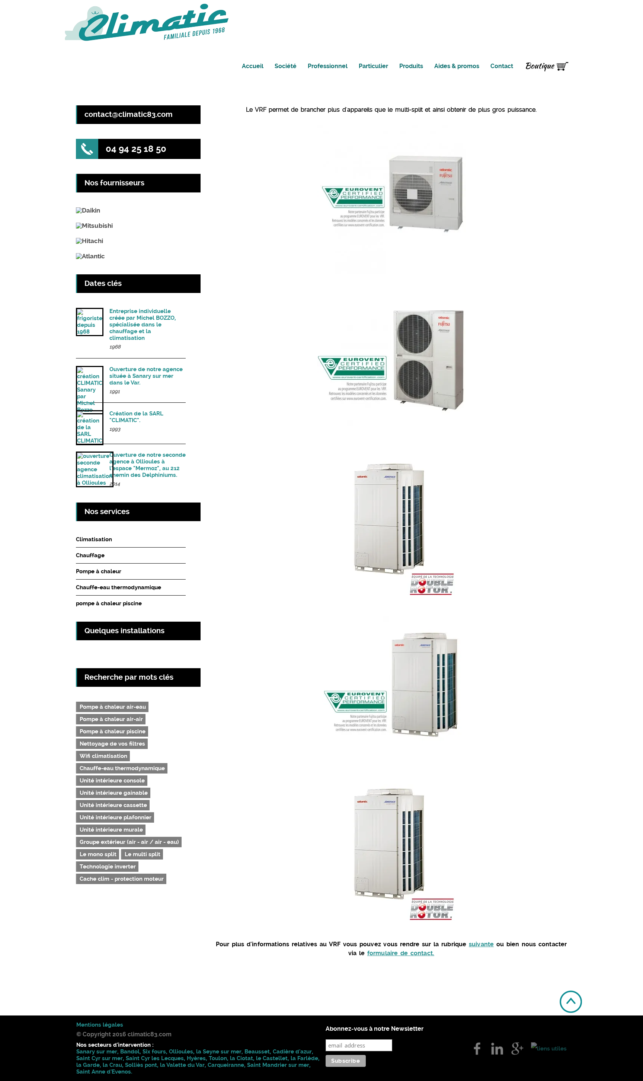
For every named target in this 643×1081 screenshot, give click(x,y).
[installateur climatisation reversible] (89, 241)
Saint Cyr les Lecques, (156, 1058)
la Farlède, (305, 1058)
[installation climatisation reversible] (88, 210)
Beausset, (258, 1051)
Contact (501, 66)
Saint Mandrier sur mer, (279, 1065)
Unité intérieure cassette (113, 805)
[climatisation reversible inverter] (94, 226)
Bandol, (130, 1051)
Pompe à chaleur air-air (111, 719)
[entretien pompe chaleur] (89, 442)
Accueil (252, 66)
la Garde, (89, 1065)
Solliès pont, (142, 1065)
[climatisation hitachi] (497, 1048)
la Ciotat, (243, 1058)
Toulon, (219, 1058)
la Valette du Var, (184, 1065)
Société (286, 66)
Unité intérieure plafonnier (115, 817)
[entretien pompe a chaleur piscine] (89, 332)
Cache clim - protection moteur (122, 879)
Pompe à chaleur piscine (112, 731)
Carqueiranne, (227, 1065)
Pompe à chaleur (98, 571)
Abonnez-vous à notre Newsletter (374, 1029)
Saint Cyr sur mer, (100, 1058)
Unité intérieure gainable (114, 793)
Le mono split (98, 854)
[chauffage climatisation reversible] (90, 256)
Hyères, (197, 1058)
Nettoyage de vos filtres (112, 743)
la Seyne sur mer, (220, 1051)
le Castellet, (273, 1058)
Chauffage (90, 555)
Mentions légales (99, 1024)
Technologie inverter (108, 866)
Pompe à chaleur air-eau (113, 707)
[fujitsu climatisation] (549, 1048)
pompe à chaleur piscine (109, 603)
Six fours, (156, 1051)
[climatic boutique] (547, 67)
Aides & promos (456, 66)
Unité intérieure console (112, 780)
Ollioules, (182, 1051)
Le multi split (142, 854)
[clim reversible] (94, 484)
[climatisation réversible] (517, 1048)
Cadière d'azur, (293, 1051)
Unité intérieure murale (111, 829)
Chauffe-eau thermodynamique (118, 587)
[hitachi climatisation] (477, 1048)
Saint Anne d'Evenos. (104, 1071)
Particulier (373, 66)
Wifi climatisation (103, 756)
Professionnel (328, 66)
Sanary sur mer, (98, 1051)
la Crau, (113, 1065)
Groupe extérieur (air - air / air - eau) (129, 842)
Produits (411, 66)
